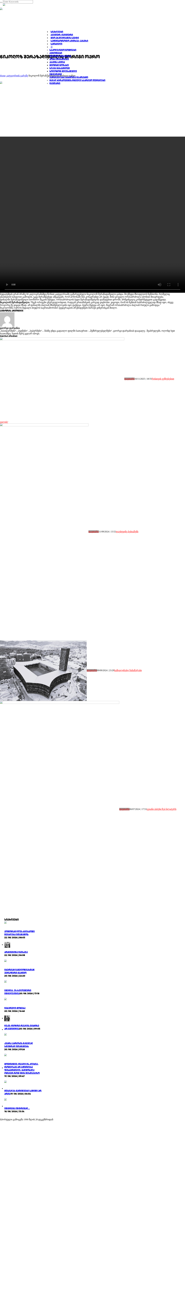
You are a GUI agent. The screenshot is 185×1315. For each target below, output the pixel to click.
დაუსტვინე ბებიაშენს (127, 531)
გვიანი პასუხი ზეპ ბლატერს (161, 809)
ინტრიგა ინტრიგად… (17, 1108)
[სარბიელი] (40, 8)
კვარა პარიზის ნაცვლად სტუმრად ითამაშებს (18, 1045)
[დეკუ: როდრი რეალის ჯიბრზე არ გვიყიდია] (7, 1018)
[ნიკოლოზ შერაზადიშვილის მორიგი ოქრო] (50, 109)
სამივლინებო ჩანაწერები (128, 670)
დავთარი (129, 379)
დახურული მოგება (14, 1008)
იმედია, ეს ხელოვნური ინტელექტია (17, 992)
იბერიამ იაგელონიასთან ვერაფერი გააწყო (19, 971)
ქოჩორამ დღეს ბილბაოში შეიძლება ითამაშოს (19, 933)
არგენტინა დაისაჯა (16, 952)
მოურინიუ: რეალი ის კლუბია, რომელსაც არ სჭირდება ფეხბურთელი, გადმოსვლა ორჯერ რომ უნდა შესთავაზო (22, 1068)
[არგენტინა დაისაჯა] (7, 944)
